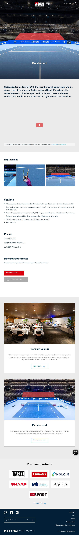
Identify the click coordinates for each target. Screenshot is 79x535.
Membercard (39, 425)
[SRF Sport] (38, 494)
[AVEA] (60, 484)
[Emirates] (39, 474)
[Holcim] (60, 474)
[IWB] (39, 484)
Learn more (37, 366)
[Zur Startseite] (39, 5)
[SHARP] (18, 484)
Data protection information (59, 144)
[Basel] (18, 474)
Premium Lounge (39, 349)
